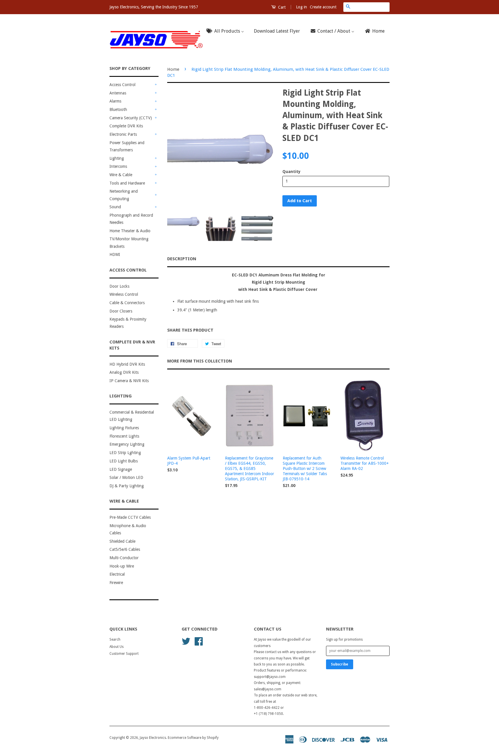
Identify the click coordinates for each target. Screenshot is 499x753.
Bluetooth (118, 109)
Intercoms (118, 166)
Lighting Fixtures (124, 427)
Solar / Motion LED (126, 477)
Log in (301, 7)
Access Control (122, 84)
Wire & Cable (120, 174)
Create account (323, 7)
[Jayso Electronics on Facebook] (198, 641)
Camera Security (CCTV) (130, 118)
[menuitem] (227, 31)
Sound (115, 206)
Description (181, 258)
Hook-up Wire (121, 566)
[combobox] (371, 7)
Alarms (115, 101)
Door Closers (120, 311)
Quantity (291, 171)
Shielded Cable (122, 541)
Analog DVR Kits (124, 372)
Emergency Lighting (126, 444)
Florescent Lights (124, 436)
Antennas (117, 93)
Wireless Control (123, 294)
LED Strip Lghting (125, 452)
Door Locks (119, 286)
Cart (281, 7)
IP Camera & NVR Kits (129, 380)
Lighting (116, 158)
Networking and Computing (123, 195)
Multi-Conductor (124, 557)
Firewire (116, 582)
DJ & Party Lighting (126, 486)
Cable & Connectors (127, 302)
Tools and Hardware (127, 183)
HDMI (114, 254)
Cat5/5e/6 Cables (124, 549)
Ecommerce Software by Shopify (193, 738)
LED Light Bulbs (123, 461)
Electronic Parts (123, 134)
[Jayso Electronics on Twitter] (186, 641)
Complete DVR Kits (126, 126)
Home (173, 69)
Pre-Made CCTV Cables (130, 517)
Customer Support (124, 654)
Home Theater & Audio (129, 230)
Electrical (117, 574)
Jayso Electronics (153, 738)
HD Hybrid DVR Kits (127, 364)
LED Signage (120, 469)
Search (114, 639)
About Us (116, 647)
